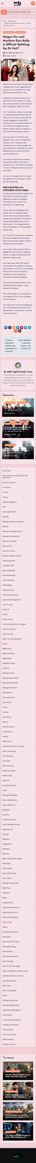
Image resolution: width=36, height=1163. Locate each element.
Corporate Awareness (10, 595)
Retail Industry (7, 951)
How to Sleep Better (9, 800)
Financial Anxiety (8, 727)
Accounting (6, 471)
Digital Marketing (8, 653)
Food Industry (7, 732)
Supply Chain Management (11, 1010)
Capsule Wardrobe (8, 570)
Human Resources (8, 805)
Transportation (7, 1030)
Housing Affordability (9, 795)
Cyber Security (7, 634)
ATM (4, 507)
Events (7, 424)
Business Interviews (9, 541)
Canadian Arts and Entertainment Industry (17, 407)
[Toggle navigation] (2, 3)
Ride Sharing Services (10, 956)
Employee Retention (9, 688)
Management (7, 844)
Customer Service (8, 629)
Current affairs (7, 619)
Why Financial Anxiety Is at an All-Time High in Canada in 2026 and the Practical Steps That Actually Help (16, 1098)
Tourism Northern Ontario (11, 1020)
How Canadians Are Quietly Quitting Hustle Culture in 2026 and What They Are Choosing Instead (17, 1118)
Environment (6, 702)
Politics (5, 927)
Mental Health (7, 868)
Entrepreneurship (8, 697)
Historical (5, 781)
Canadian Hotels (8, 566)
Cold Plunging (7, 585)
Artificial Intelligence (9, 502)
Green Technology (9, 751)
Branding (5, 517)
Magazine (5, 839)
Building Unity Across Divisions (13, 522)
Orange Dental (7, 903)
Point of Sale (7, 922)
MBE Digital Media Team (16, 53)
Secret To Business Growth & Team (15, 971)
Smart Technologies (9, 991)
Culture (5, 614)
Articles (5, 497)
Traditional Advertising (10, 1025)
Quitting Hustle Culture (10, 932)
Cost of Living (7, 605)
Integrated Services (9, 820)
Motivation (6, 893)
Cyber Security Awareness (11, 639)
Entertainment (8, 32)
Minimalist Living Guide (10, 883)
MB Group (6, 854)
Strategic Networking (10, 1000)
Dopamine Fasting (8, 663)
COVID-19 (5, 610)
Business (5, 526)
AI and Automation (8, 483)
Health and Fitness (9, 771)
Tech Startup (7, 1015)
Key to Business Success (11, 824)
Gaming (5, 737)
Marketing (6, 849)
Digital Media (6, 658)
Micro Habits (6, 878)
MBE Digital (6, 864)
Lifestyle (5, 834)
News (26, 424)
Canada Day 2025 (8, 561)
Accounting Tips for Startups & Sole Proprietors (15, 477)
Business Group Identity (10, 536)
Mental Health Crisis (9, 873)
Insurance (5, 815)
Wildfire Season (8, 1039)
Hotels (4, 790)
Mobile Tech (6, 888)
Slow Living (6, 986)
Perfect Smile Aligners (10, 917)
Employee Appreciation (10, 678)
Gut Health (6, 761)
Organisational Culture (10, 912)
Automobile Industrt (9, 512)
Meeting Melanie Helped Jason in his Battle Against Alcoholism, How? (17, 429)
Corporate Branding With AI (12, 600)
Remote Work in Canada (10, 942)
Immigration (6, 810)
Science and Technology (11, 966)
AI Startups (6, 487)
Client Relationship (9, 575)
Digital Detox (7, 649)
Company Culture (8, 590)
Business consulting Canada (12, 531)
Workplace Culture (9, 1044)
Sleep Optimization (9, 981)
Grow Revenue (7, 756)
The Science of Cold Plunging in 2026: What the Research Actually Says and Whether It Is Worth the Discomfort (17, 1138)
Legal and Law (7, 829)
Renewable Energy (9, 947)
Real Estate (6, 937)
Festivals (5, 712)
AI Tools (5, 492)
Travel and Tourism (9, 1035)
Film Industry (20, 32)
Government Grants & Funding (13, 746)
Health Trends (7, 776)
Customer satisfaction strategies (14, 624)
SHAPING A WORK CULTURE (12, 976)
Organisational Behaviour (11, 908)
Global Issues (7, 741)
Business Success (8, 551)
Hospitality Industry (9, 785)
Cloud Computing (8, 580)
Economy (5, 668)
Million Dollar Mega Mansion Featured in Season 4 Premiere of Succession (17, 450)
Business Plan (7, 546)
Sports (4, 995)
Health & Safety (8, 766)
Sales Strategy (7, 961)
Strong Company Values (10, 1005)
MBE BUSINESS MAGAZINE (12, 859)
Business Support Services (11, 556)
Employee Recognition (10, 683)
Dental (4, 644)
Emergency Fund (8, 673)
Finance (5, 722)
